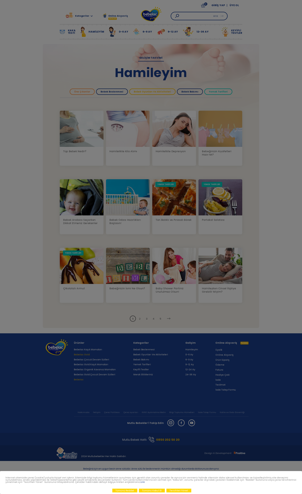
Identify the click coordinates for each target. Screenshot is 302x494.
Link (142, 482)
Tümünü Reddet (124, 490)
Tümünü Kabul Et (152, 490)
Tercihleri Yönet (179, 490)
